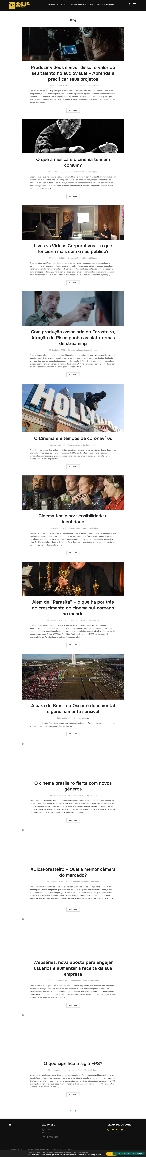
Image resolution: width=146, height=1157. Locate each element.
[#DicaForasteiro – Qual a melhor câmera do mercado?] (73, 830)
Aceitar (111, 1154)
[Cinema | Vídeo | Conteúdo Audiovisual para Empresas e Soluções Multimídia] (25, 1125)
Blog (91, 4)
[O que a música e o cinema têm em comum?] (73, 120)
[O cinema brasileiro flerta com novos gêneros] (73, 744)
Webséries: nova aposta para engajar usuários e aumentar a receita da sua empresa (73, 968)
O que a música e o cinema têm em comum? (73, 162)
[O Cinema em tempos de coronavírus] (73, 385)
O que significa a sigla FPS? (73, 1063)
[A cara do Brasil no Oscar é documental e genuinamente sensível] (73, 655)
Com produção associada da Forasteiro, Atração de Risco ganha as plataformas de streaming (73, 337)
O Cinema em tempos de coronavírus (73, 438)
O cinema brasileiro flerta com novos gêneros (73, 786)
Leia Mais (73, 110)
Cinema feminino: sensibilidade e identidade (73, 519)
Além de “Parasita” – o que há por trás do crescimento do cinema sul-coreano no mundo (73, 608)
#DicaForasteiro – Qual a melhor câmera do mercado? (73, 872)
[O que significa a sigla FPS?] (73, 1015)
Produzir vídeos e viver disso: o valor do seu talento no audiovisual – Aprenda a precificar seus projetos (73, 73)
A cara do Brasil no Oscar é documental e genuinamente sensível (73, 708)
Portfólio (64, 4)
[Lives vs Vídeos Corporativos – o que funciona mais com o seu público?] (73, 207)
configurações (95, 1155)
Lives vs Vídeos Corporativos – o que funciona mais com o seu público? (73, 248)
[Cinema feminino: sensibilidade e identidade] (73, 477)
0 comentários (83, 718)
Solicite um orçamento (105, 4)
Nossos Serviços (78, 4)
